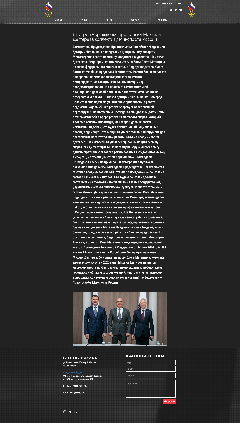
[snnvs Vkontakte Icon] (180, 10)
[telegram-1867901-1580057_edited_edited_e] (175, 10)
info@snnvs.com (77, 392)
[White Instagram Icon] (170, 10)
